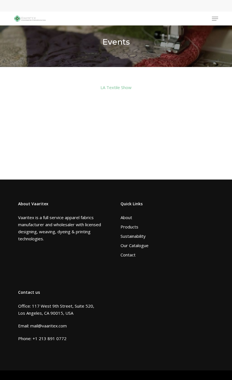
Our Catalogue (135, 245)
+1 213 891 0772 (49, 338)
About (126, 217)
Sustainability (133, 236)
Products (129, 227)
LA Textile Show (116, 87)
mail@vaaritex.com (48, 326)
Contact (128, 255)
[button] (215, 18)
